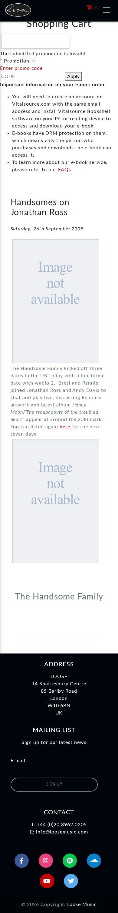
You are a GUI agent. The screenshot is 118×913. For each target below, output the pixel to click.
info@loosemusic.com (62, 832)
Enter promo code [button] (21, 68)
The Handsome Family (59, 596)
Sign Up (54, 784)
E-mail (18, 760)
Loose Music (82, 904)
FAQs (64, 169)
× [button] (33, 61)
